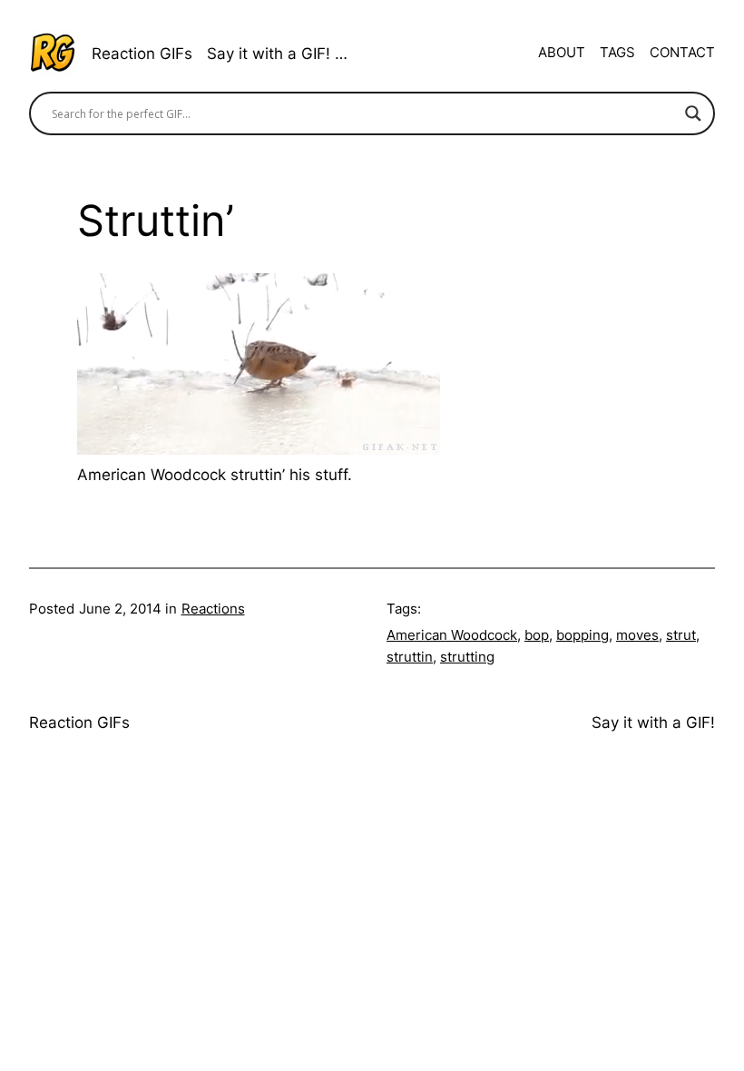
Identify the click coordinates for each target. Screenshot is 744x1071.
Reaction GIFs (142, 53)
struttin (410, 656)
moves (637, 635)
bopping (582, 635)
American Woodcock (452, 635)
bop (536, 635)
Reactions (213, 608)
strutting (467, 656)
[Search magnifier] (693, 113)
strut (681, 635)
